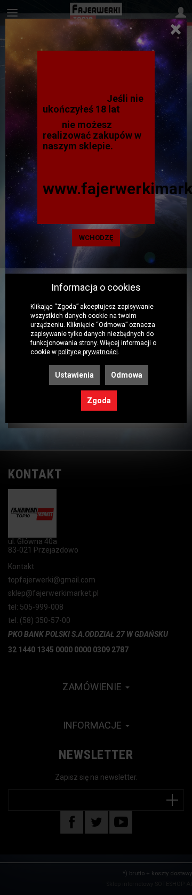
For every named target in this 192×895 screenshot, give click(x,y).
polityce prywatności (88, 352)
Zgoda (99, 400)
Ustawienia (74, 375)
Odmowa (126, 375)
